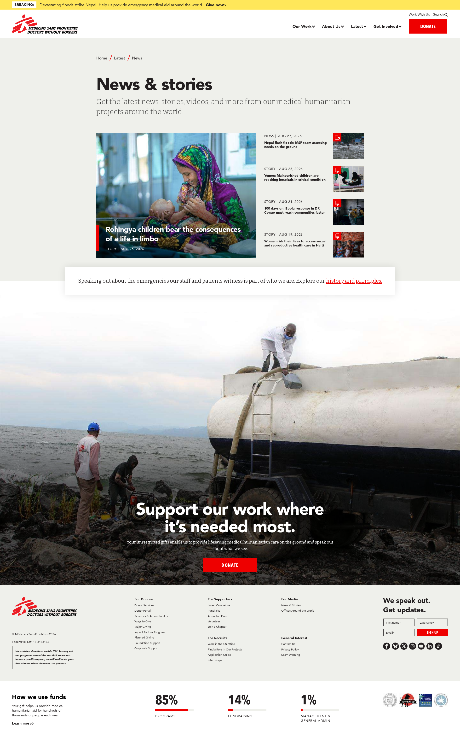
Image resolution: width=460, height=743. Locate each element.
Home (101, 58)
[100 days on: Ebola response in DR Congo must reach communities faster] (314, 212)
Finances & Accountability (151, 616)
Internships (215, 660)
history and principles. (354, 281)
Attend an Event (218, 616)
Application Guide (219, 654)
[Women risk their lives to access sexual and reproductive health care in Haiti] (314, 244)
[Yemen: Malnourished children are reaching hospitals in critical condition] (314, 179)
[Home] (66, 24)
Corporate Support (146, 648)
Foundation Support (147, 643)
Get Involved (386, 26)
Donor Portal (142, 610)
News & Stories (291, 605)
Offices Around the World (297, 610)
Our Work (302, 26)
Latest (357, 26)
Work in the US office (221, 644)
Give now (215, 4)
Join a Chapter (217, 626)
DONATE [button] (428, 26)
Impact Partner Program (149, 632)
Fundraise (214, 610)
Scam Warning (290, 654)
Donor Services (144, 605)
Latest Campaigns (219, 605)
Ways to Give (142, 621)
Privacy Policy (290, 649)
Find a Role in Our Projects (225, 649)
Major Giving (142, 626)
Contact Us (288, 644)
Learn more (22, 723)
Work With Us (419, 14)
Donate (229, 565)
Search (438, 14)
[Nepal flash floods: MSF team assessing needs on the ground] (314, 146)
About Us (331, 26)
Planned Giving (144, 637)
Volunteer (214, 621)
